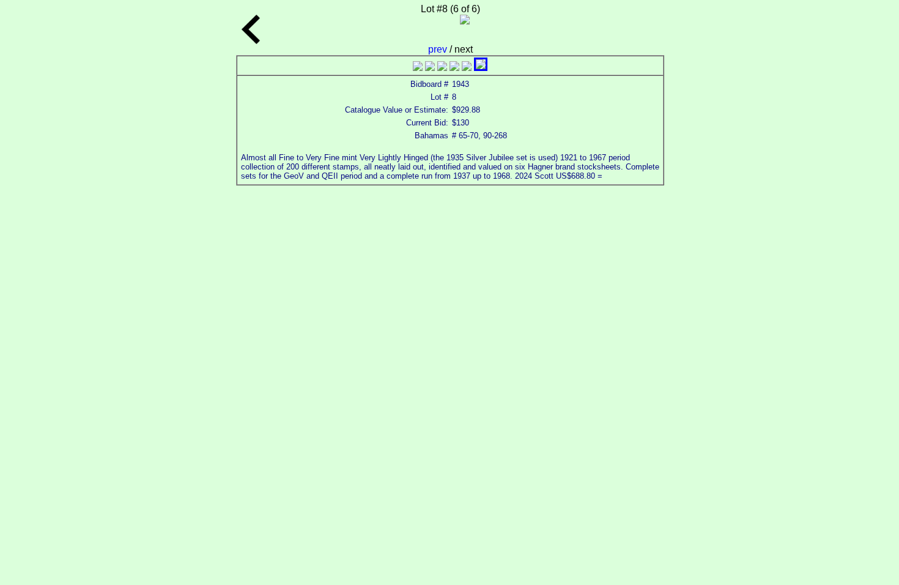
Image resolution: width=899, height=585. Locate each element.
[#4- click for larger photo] (454, 67)
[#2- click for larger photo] (430, 67)
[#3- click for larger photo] (442, 67)
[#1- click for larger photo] (418, 67)
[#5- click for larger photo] (467, 67)
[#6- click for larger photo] (480, 67)
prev (439, 49)
